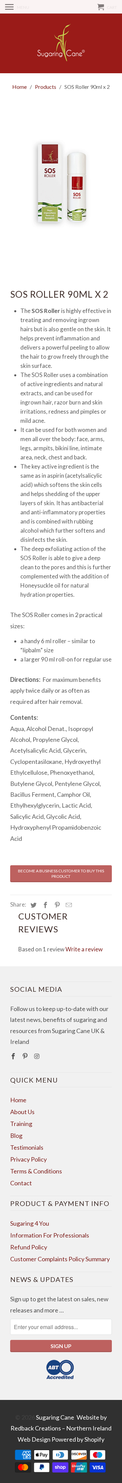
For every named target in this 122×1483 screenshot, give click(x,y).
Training (21, 1123)
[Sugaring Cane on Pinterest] (25, 1056)
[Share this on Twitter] (32, 905)
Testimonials (26, 1147)
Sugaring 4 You (29, 1223)
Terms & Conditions (36, 1171)
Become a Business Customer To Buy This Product (61, 873)
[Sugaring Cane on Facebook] (14, 1056)
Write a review (84, 949)
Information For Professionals (49, 1235)
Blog (16, 1135)
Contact (21, 1183)
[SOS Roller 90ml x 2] (61, 183)
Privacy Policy (28, 1159)
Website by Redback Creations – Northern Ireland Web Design (61, 1428)
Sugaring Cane (55, 1417)
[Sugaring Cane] (61, 43)
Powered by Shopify (78, 1439)
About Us (22, 1111)
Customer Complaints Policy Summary (60, 1259)
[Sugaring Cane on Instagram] (37, 1056)
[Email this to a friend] (67, 905)
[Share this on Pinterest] (56, 905)
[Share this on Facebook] (44, 905)
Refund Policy (28, 1247)
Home (18, 1100)
